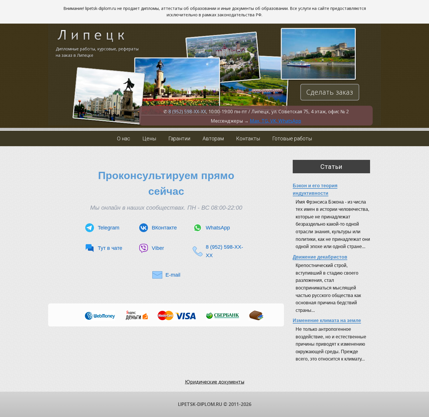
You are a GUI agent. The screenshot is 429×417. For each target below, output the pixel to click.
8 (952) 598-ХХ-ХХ (187, 111)
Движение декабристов (320, 257)
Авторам (213, 138)
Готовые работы (292, 138)
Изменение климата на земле (327, 320)
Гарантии (179, 138)
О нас (123, 138)
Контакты (248, 138)
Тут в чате (110, 248)
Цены (149, 138)
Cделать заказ (329, 92)
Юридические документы (214, 382)
